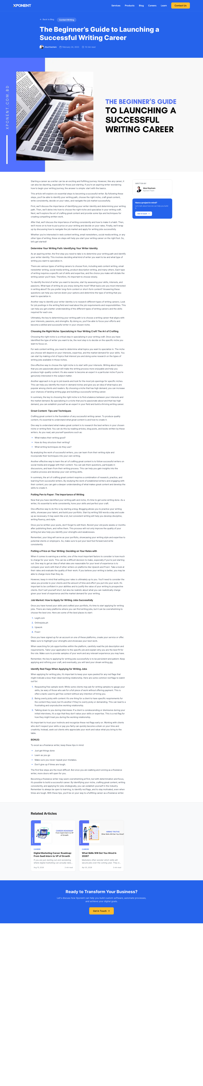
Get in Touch (100, 911)
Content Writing (66, 20)
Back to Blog (48, 19)
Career (37, 849)
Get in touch (142, 214)
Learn (164, 5)
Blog (141, 5)
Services (115, 5)
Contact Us (181, 5)
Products (130, 5)
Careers (152, 5)
